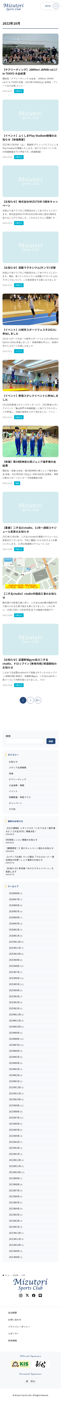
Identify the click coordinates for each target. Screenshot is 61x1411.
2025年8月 (16, 965)
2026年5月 (15, 911)
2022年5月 (15, 1202)
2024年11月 (16, 1020)
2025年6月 (16, 978)
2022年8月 (15, 1184)
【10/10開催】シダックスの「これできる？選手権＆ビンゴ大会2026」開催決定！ (30, 829)
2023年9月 (16, 1105)
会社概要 (12, 1312)
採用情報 (12, 1340)
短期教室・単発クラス (20, 797)
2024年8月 (16, 1038)
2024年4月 (15, 1062)
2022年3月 (15, 1214)
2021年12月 (16, 1232)
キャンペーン (15, 803)
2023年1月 (15, 1153)
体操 (11, 773)
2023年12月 (16, 1087)
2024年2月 (15, 1075)
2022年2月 (15, 1220)
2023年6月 (15, 1123)
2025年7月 (15, 972)
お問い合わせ (14, 1319)
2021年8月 (15, 1257)
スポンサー (13, 1333)
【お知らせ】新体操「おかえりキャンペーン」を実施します (30, 870)
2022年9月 (15, 1178)
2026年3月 (15, 923)
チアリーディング (17, 779)
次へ (38, 700)
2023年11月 (16, 1093)
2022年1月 (15, 1226)
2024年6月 (15, 1050)
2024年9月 (15, 1032)
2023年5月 (15, 1129)
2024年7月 (16, 1044)
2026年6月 (15, 905)
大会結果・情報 (16, 785)
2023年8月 (15, 1111)
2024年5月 (15, 1056)
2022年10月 (17, 1172)
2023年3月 (15, 1141)
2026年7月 (15, 899)
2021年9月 (15, 1250)
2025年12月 (16, 941)
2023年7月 (16, 1117)
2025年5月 (16, 984)
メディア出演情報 (17, 767)
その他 (12, 808)
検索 (8, 736)
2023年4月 (15, 1135)
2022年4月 (15, 1208)
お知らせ (13, 761)
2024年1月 (15, 1081)
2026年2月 (15, 929)
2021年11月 (16, 1238)
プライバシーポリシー (19, 1326)
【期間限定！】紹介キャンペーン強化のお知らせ (30, 848)
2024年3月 (15, 1069)
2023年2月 (15, 1147)
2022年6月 (15, 1196)
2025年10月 (16, 953)
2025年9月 (15, 959)
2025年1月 (15, 1008)
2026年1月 (15, 935)
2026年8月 (15, 893)
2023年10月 (16, 1099)
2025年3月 (15, 996)
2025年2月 (15, 1002)
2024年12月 (16, 1014)
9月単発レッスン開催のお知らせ (22, 839)
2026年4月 (15, 917)
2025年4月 (15, 990)
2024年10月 (16, 1026)
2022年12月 (16, 1160)
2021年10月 (16, 1244)
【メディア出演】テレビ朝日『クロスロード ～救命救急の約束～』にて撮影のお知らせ (30, 858)
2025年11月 (16, 947)
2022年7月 (15, 1190)
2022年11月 (16, 1166)
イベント (13, 791)
